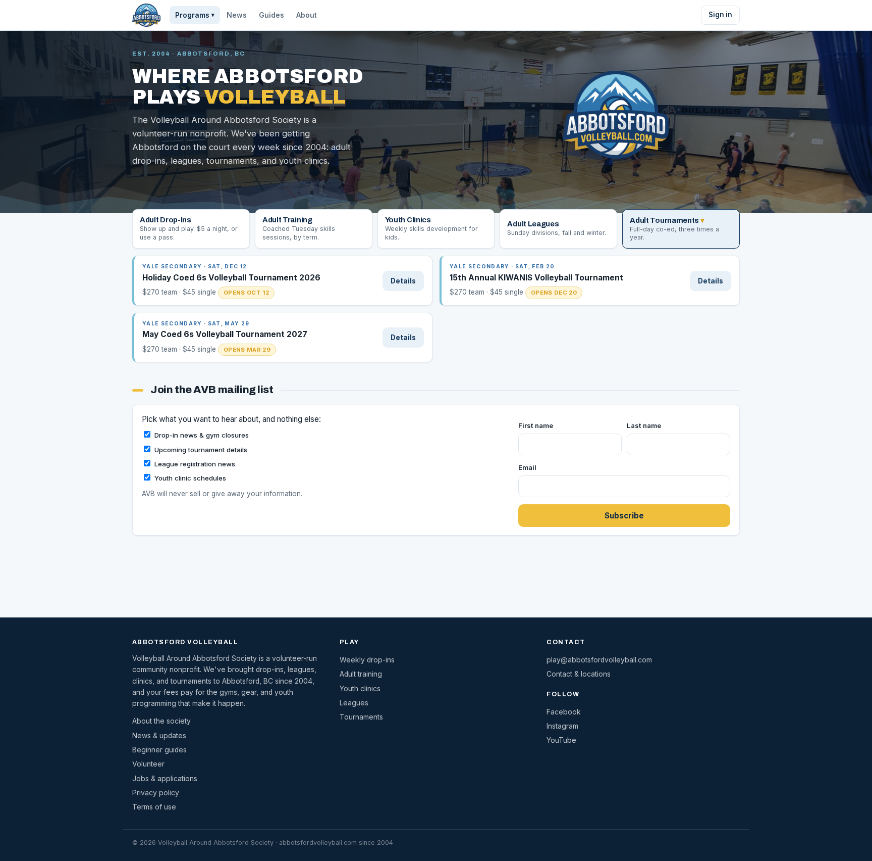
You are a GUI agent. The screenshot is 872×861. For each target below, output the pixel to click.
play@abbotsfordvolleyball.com (599, 660)
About (306, 15)
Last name (644, 425)
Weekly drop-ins (367, 660)
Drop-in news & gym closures (201, 435)
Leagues (354, 703)
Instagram (562, 726)
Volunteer (148, 764)
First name (535, 425)
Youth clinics (360, 689)
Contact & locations (579, 674)
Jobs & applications (164, 779)
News (237, 15)
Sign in (720, 15)
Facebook (564, 712)
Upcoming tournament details (200, 450)
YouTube (561, 740)
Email (527, 467)
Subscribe (624, 515)
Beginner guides (159, 750)
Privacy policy (155, 793)
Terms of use (154, 807)
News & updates (159, 736)
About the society (161, 721)
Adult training (361, 674)
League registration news (194, 464)
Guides (271, 15)
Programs (194, 15)
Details (403, 281)
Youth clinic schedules (190, 478)
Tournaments (361, 717)
